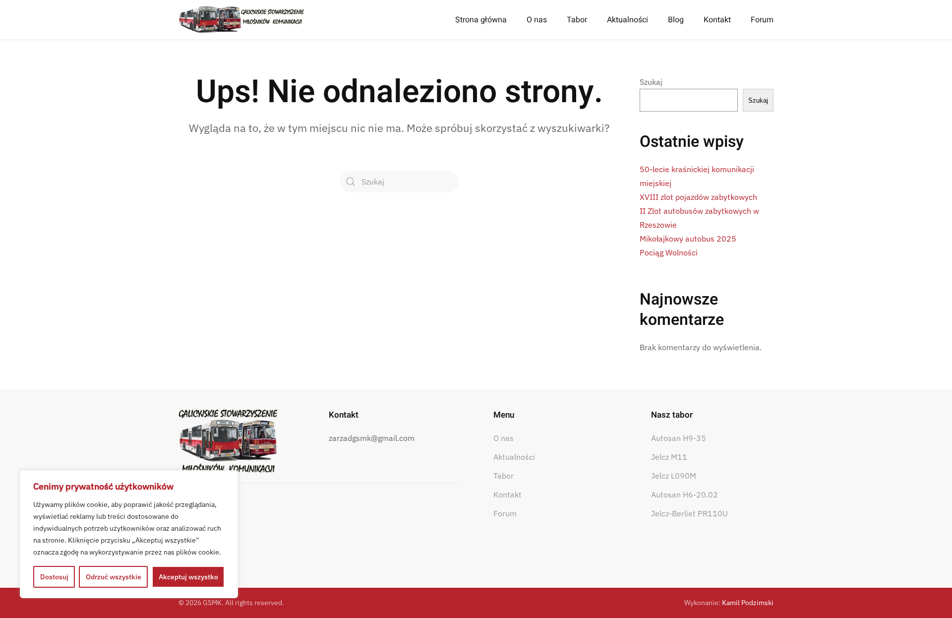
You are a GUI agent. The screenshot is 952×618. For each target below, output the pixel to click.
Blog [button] (676, 20)
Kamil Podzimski (748, 602)
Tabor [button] (577, 20)
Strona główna (481, 20)
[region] (129, 534)
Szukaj (651, 82)
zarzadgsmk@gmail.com (372, 438)
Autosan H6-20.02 (684, 494)
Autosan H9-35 (678, 438)
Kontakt (717, 20)
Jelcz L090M (673, 476)
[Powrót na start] (241, 20)
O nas (503, 438)
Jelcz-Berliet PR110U (689, 513)
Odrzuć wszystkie (113, 576)
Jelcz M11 (669, 457)
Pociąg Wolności (669, 252)
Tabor (503, 476)
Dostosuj (54, 576)
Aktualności (627, 20)
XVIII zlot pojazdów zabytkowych (698, 197)
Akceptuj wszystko (188, 576)
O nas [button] (537, 20)
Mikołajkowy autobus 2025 (688, 239)
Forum (762, 20)
